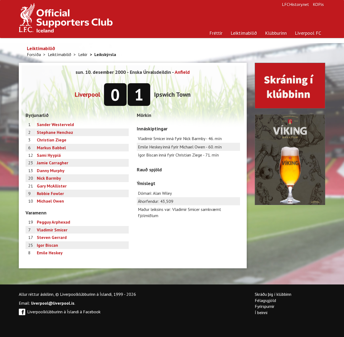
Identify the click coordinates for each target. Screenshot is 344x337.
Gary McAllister (52, 186)
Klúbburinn (276, 33)
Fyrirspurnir (264, 306)
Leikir (82, 54)
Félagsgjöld (265, 300)
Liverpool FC (308, 33)
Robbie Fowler (50, 193)
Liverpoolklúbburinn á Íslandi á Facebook (64, 311)
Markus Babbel (51, 147)
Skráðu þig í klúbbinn (273, 294)
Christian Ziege (51, 140)
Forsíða (34, 54)
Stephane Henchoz (55, 132)
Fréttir (216, 33)
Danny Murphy (50, 170)
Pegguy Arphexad (53, 222)
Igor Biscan (47, 245)
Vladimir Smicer (52, 229)
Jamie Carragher (52, 162)
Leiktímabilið (244, 33)
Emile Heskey (50, 252)
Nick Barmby (49, 178)
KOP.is (318, 4)
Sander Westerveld (55, 124)
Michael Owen (50, 201)
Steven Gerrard (52, 237)
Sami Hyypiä (49, 155)
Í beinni (261, 312)
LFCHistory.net (295, 4)
